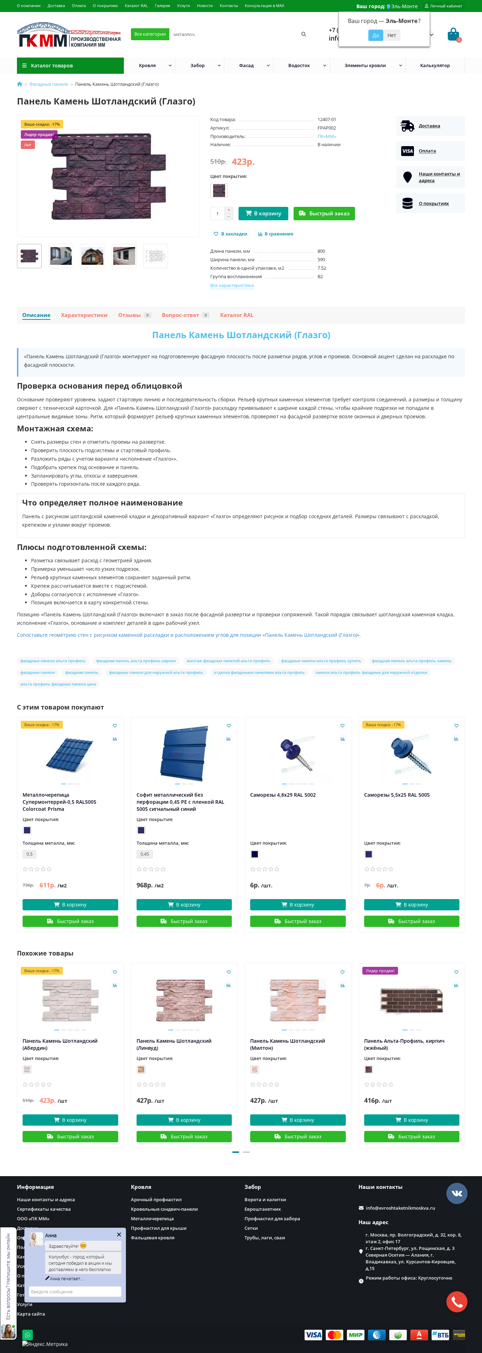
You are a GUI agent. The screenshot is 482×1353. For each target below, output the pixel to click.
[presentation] (18, 1054)
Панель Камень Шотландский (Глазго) (241, 335)
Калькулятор (435, 65)
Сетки (251, 1228)
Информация (35, 1187)
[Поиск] (304, 34)
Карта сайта (31, 1314)
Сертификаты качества (44, 1209)
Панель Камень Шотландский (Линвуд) (174, 1044)
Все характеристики (232, 285)
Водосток (299, 65)
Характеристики (84, 315)
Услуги (183, 5)
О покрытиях (105, 5)
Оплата (79, 5)
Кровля (147, 65)
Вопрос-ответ (184, 315)
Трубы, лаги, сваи (265, 1237)
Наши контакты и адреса (46, 1199)
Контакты (229, 5)
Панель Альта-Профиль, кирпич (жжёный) (404, 1044)
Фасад (246, 65)
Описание (36, 315)
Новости (205, 5)
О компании (29, 5)
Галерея (162, 5)
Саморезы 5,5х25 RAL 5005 (397, 794)
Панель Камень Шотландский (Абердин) (60, 1044)
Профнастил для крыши (159, 1228)
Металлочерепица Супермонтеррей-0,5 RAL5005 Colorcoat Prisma (59, 801)
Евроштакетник (263, 1209)
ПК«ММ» (327, 136)
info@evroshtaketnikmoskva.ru (400, 1208)
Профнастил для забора (272, 1218)
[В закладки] (115, 726)
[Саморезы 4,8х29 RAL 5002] (298, 754)
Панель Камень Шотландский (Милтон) (287, 1044)
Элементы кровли (365, 65)
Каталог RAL (136, 5)
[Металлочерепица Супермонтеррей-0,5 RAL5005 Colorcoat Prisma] (70, 754)
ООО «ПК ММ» (33, 1218)
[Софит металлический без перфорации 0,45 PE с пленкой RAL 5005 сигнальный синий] (184, 754)
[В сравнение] (115, 739)
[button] (235, 1152)
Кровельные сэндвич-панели (164, 1209)
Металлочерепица (152, 1218)
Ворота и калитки (265, 1199)
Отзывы (133, 315)
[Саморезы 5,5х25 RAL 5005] (412, 754)
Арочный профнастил (156, 1199)
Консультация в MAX (264, 5)
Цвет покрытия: (228, 176)
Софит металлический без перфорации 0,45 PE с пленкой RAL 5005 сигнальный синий (180, 801)
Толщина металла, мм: (49, 843)
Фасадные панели (48, 84)
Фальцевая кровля (152, 1237)
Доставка (56, 5)
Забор (198, 65)
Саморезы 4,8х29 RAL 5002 (283, 794)
